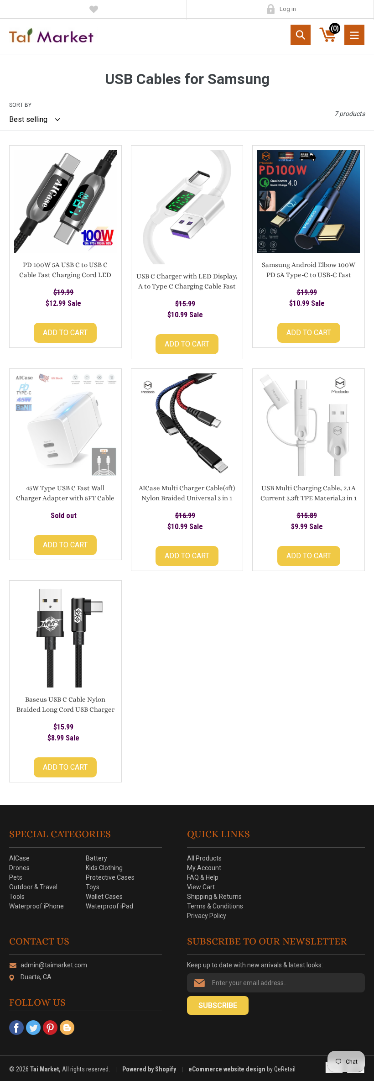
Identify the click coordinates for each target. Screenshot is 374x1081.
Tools (17, 896)
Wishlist (93, 9)
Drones (19, 867)
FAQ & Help (202, 877)
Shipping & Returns (214, 896)
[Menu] (354, 35)
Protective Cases (110, 877)
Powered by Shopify (149, 1069)
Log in (288, 8)
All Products (204, 858)
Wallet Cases (104, 896)
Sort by (20, 105)
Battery (96, 858)
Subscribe (217, 1005)
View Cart (201, 887)
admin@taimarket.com (54, 965)
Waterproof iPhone (36, 906)
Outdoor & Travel (33, 887)
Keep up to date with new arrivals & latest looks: (255, 965)
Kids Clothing (104, 867)
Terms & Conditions (215, 906)
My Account (270, 9)
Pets (15, 877)
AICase (19, 858)
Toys (92, 887)
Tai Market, (45, 1069)
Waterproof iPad (109, 906)
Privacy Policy (206, 915)
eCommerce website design (227, 1069)
